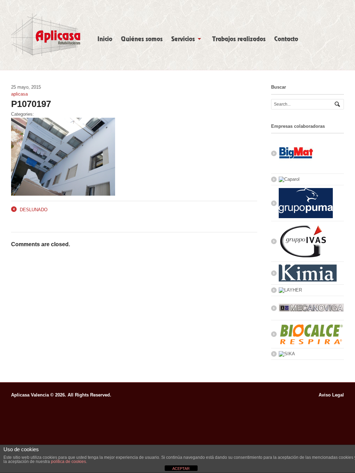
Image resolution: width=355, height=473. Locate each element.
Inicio (104, 39)
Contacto (286, 39)
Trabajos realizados (239, 39)
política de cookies (68, 461)
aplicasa (19, 94)
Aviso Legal (331, 395)
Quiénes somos (142, 39)
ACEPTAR (181, 468)
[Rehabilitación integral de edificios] (45, 35)
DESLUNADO (29, 210)
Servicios (183, 39)
